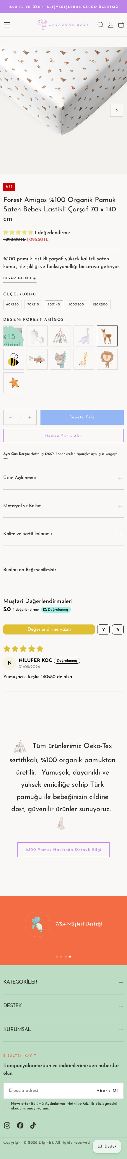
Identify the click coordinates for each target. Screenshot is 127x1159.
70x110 (33, 304)
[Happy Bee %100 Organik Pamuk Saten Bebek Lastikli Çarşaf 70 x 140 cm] (13, 359)
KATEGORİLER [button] (20, 982)
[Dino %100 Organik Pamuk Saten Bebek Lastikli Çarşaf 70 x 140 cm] (83, 336)
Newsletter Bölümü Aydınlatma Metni (44, 1104)
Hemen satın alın (63, 436)
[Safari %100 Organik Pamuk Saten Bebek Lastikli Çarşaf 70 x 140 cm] (83, 359)
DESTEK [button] (12, 1005)
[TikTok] (33, 1125)
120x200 (100, 304)
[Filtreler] (103, 629)
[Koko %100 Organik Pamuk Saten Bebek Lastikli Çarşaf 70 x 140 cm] (60, 359)
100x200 (76, 304)
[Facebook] (20, 1125)
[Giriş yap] (111, 24)
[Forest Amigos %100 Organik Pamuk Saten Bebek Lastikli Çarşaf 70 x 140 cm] (107, 336)
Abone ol (107, 1091)
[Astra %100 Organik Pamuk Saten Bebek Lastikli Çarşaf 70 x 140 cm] (37, 336)
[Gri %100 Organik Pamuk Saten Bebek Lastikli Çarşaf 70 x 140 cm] (13, 336)
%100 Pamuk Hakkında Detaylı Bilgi (64, 850)
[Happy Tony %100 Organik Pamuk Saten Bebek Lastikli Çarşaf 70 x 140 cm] (37, 359)
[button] (7, 25)
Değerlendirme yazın (49, 629)
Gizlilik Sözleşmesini (100, 1104)
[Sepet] (121, 24)
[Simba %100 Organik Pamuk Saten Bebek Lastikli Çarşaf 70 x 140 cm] (107, 359)
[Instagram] (7, 1125)
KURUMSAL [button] (17, 1029)
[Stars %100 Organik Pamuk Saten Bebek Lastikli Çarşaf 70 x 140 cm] (13, 382)
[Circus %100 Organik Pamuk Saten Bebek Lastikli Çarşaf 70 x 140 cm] (60, 336)
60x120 (12, 304)
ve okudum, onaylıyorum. (64, 1106)
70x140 (54, 304)
